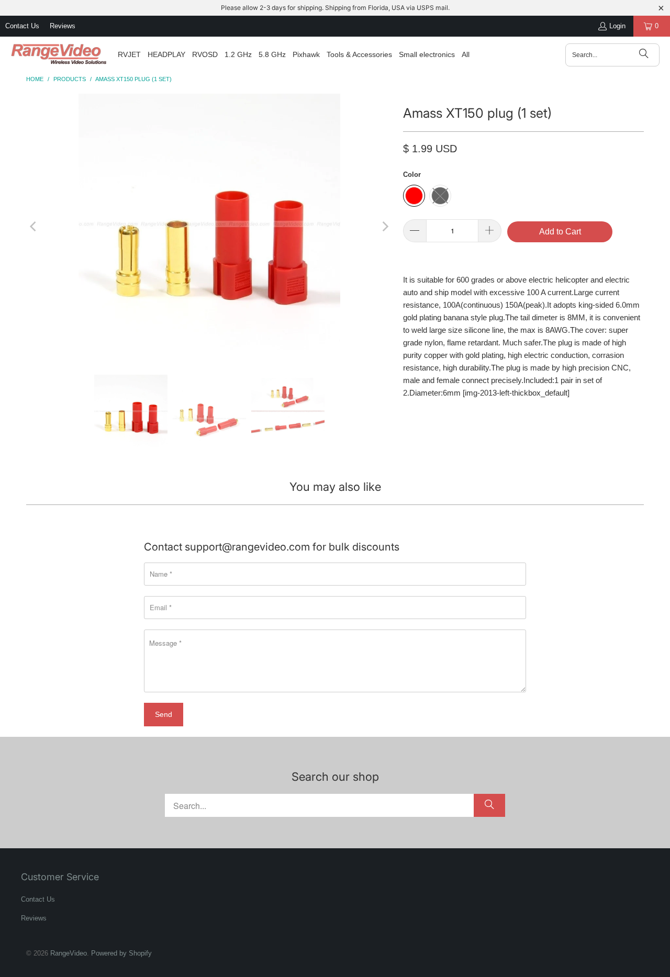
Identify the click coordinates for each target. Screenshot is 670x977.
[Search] (644, 54)
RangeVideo (68, 953)
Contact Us (22, 26)
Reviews (62, 26)
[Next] (384, 226)
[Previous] (34, 226)
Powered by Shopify (121, 953)
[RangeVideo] (58, 54)
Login (617, 26)
